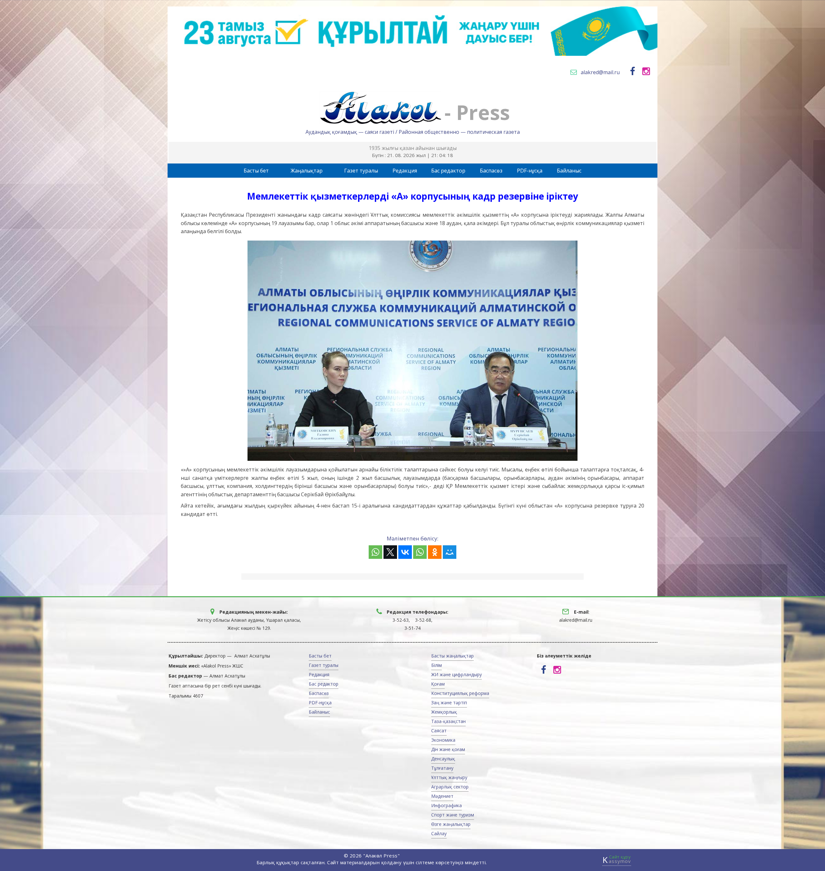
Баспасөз (491, 170)
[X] (390, 552)
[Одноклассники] (435, 552)
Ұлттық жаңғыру (449, 777)
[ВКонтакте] (405, 552)
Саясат (439, 730)
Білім (436, 665)
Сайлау (439, 833)
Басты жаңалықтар (452, 656)
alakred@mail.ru (600, 72)
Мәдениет (442, 796)
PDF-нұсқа (529, 170)
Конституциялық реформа (460, 693)
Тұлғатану (442, 768)
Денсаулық (443, 759)
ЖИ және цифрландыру (456, 674)
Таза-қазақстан (448, 721)
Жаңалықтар (307, 170)
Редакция (405, 170)
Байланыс (569, 170)
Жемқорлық (444, 712)
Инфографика (446, 805)
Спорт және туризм (452, 815)
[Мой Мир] (449, 552)
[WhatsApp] (375, 552)
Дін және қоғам (448, 749)
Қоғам (438, 684)
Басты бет (256, 170)
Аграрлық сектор (450, 787)
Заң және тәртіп (449, 702)
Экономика (443, 740)
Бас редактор (448, 170)
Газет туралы (361, 170)
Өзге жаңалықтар (451, 824)
